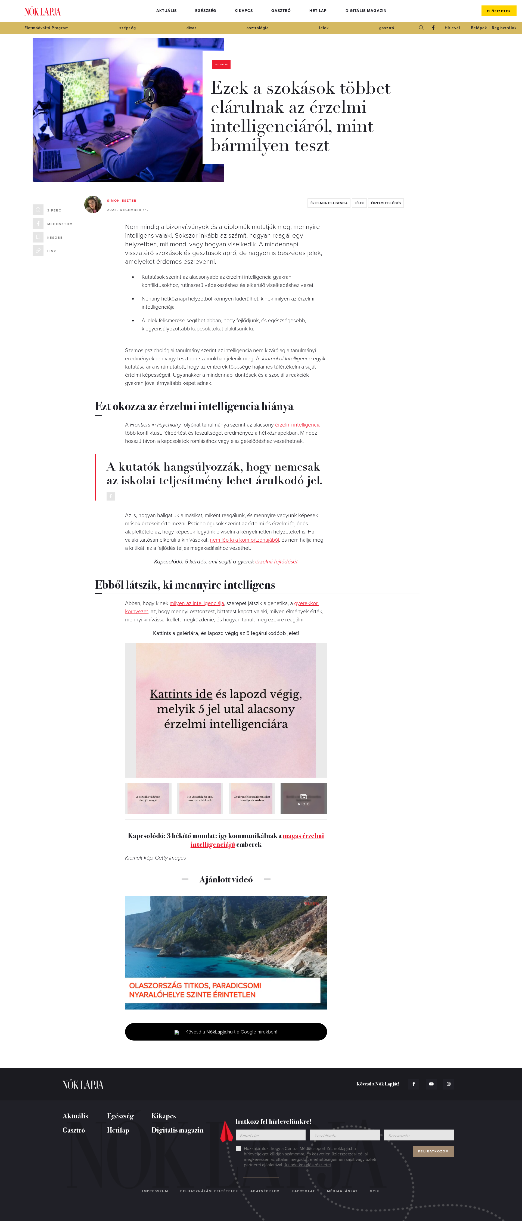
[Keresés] (421, 28)
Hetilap (318, 10)
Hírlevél (452, 28)
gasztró (386, 28)
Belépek (479, 28)
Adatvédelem (265, 1191)
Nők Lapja (42, 11)
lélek (324, 28)
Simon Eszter (122, 201)
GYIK (375, 1191)
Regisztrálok (504, 28)
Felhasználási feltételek (209, 1191)
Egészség (205, 10)
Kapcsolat (303, 1191)
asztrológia (258, 28)
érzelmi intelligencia (328, 203)
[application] (226, 953)
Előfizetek (499, 11)
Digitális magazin (366, 10)
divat (191, 28)
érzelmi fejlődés (386, 203)
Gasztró (281, 10)
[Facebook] (433, 28)
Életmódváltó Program (46, 28)
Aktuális (166, 10)
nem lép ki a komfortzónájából (244, 540)
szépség (127, 28)
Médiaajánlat (342, 1191)
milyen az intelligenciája (197, 603)
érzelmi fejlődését (276, 562)
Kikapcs (244, 10)
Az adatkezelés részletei (307, 1165)
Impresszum (155, 1191)
